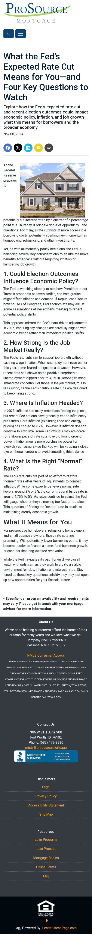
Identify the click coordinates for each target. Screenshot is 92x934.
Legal (46, 787)
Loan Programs (46, 840)
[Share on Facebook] (7, 147)
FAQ (46, 876)
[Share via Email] (38, 147)
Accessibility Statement (46, 805)
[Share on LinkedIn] (28, 147)
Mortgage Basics (46, 858)
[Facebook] (47, 920)
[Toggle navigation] (20, 33)
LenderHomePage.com (59, 928)
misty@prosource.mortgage (46, 748)
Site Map (46, 814)
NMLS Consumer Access (46, 655)
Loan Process (46, 849)
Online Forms (46, 867)
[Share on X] (18, 147)
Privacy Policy (46, 796)
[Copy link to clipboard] (49, 147)
